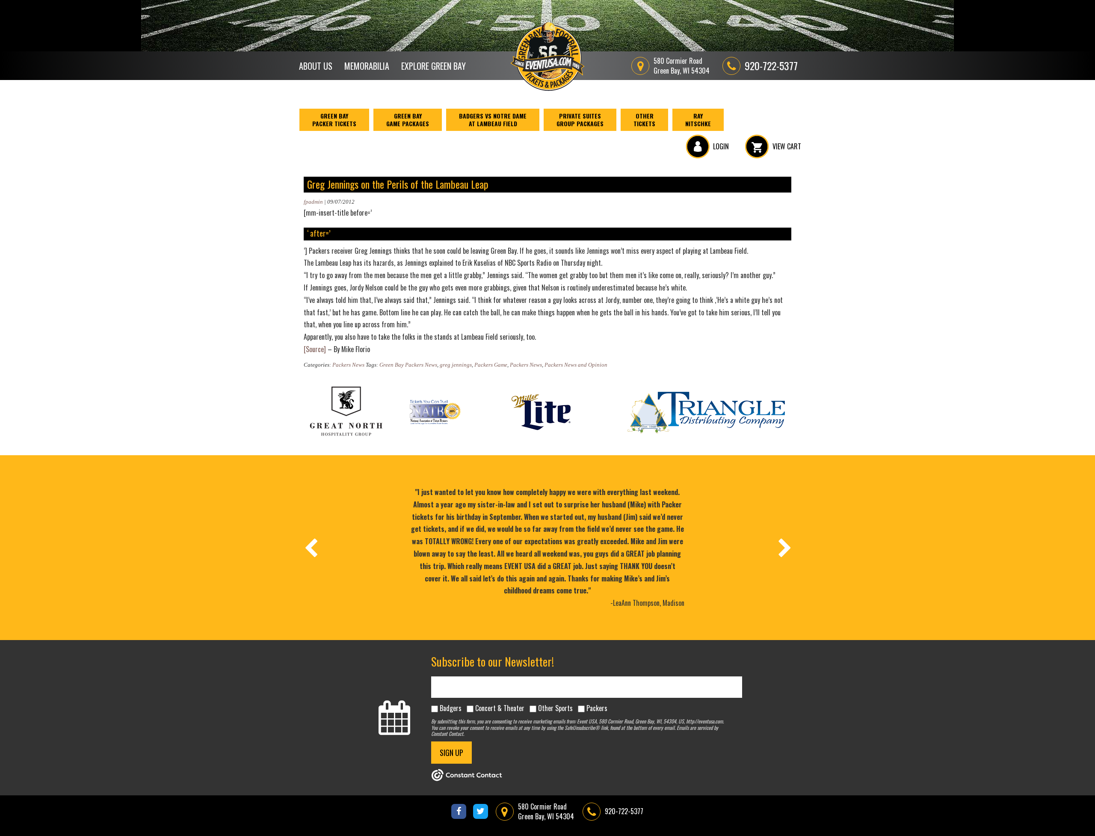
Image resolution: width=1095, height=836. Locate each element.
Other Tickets (644, 119)
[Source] (315, 349)
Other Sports (555, 708)
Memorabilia (366, 65)
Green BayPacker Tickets (334, 119)
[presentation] (310, 547)
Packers (596, 708)
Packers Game (490, 365)
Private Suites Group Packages (580, 119)
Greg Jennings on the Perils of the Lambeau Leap (397, 184)
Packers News (348, 365)
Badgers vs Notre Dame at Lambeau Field (493, 119)
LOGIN (721, 146)
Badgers (451, 708)
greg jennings (456, 365)
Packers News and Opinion (576, 365)
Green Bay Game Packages (407, 119)
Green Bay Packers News (408, 365)
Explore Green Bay (433, 65)
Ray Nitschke (698, 119)
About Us (315, 65)
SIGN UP (451, 752)
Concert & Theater (499, 708)
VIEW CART (786, 146)
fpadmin (313, 202)
